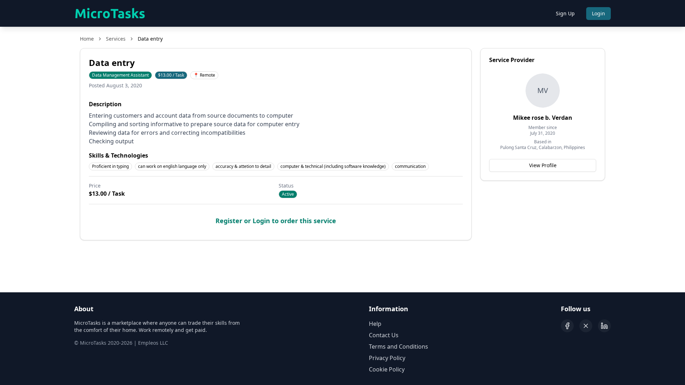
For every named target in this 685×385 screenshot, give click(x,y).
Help (375, 324)
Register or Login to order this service (275, 220)
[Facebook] (567, 325)
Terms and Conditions (398, 346)
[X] (585, 325)
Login (598, 13)
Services (116, 38)
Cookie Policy (387, 369)
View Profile (543, 165)
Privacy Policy (387, 358)
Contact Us (384, 335)
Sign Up (565, 13)
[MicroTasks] (110, 13)
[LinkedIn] (604, 325)
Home (87, 38)
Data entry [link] (150, 38)
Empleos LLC (153, 342)
